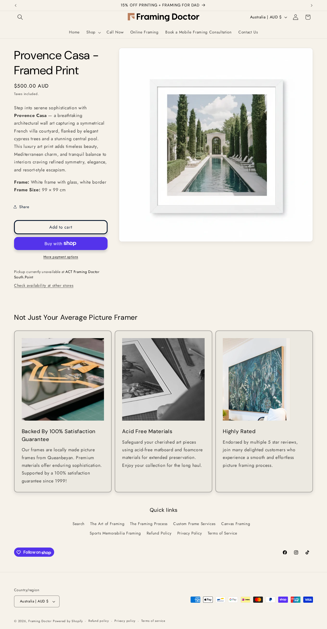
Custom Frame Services (194, 524)
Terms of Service (222, 533)
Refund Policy (159, 533)
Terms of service (153, 621)
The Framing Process (149, 524)
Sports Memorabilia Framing (115, 533)
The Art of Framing (107, 524)
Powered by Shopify (68, 621)
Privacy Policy (189, 533)
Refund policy (98, 621)
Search (79, 524)
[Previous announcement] (15, 5)
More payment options (60, 256)
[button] (20, 17)
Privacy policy (124, 621)
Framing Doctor (40, 621)
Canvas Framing (235, 524)
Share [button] (24, 206)
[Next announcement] (311, 5)
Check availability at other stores (43, 285)
